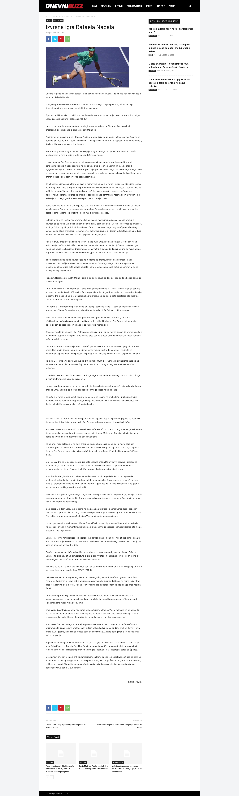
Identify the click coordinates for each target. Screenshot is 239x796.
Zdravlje (152, 71)
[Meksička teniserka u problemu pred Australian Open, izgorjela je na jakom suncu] (127, 753)
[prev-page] (47, 777)
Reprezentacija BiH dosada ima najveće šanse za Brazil (119, 726)
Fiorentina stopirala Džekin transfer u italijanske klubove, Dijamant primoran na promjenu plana (60, 769)
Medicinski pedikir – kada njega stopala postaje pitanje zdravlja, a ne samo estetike (169, 83)
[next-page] (52, 777)
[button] (190, 6)
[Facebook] (48, 39)
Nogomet (49, 762)
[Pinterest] (61, 39)
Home (48, 16)
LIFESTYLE (152, 36)
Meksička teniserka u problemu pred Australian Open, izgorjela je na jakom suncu (127, 769)
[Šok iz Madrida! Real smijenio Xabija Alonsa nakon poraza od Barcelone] (94, 753)
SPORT (55, 16)
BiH (150, 55)
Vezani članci (53, 737)
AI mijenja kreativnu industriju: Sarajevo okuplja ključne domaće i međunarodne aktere (169, 48)
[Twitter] (55, 39)
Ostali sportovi (66, 16)
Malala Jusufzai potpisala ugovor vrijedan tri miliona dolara (65, 726)
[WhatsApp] (67, 39)
